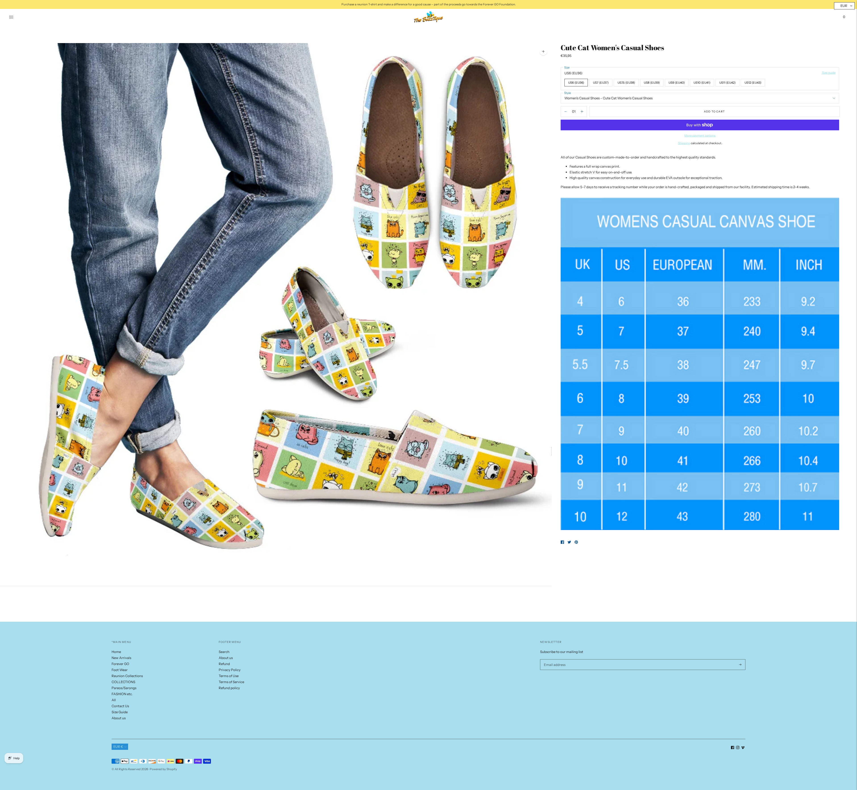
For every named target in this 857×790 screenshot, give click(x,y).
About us (119, 718)
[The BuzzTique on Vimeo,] (743, 748)
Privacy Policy (230, 670)
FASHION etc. (122, 694)
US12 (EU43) (753, 82)
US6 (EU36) (576, 82)
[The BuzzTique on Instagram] (737, 748)
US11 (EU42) (727, 82)
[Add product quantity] (565, 111)
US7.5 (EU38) (626, 82)
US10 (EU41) (702, 82)
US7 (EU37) (601, 82)
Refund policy (229, 688)
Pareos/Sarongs (124, 688)
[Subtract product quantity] (582, 111)
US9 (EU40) (677, 82)
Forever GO (120, 664)
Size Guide (120, 712)
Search (224, 652)
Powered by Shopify (163, 769)
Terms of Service (231, 682)
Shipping (684, 143)
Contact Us (120, 706)
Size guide (829, 72)
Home (116, 652)
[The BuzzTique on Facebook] (732, 748)
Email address (554, 659)
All (114, 700)
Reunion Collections (127, 676)
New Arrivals (121, 658)
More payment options (699, 135)
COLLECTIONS (123, 682)
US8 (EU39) (652, 82)
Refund (224, 664)
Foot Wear (120, 670)
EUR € (118, 746)
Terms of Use (229, 676)
